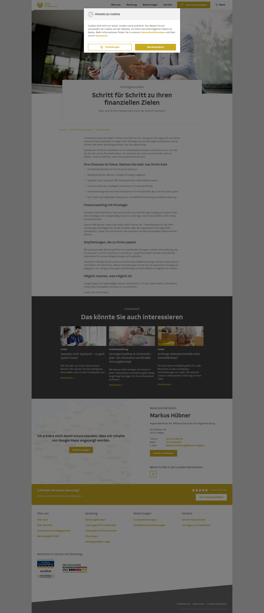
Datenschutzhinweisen (153, 32)
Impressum (102, 35)
